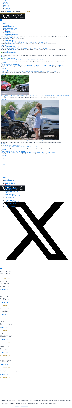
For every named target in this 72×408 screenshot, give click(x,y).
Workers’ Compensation (10, 52)
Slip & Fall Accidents (11, 46)
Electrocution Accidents (12, 37)
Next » (4, 164)
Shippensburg (8, 8)
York (6, 13)
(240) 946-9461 (4, 374)
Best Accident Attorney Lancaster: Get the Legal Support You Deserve (22, 59)
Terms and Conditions (34, 406)
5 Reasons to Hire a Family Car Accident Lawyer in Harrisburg (20, 146)
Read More (3, 57)
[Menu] (1, 20)
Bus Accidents (8, 29)
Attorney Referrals (9, 25)
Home (4, 22)
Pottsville (7, 7)
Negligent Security (10, 51)
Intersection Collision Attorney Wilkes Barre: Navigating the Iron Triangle (24, 42)
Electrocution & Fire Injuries (13, 48)
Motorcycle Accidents (10, 40)
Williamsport (8, 11)
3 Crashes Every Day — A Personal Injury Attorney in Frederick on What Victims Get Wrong (28, 71)
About (4, 23)
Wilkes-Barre (8, 10)
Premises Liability (9, 45)
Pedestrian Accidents (10, 43)
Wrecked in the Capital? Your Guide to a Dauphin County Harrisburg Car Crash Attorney (28, 152)
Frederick (7, 2)
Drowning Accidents (11, 49)
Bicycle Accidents (9, 28)
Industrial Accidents (11, 36)
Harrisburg (7, 4)
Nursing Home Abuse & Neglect (12, 42)
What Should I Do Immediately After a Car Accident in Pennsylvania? (22, 141)
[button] (0, 194)
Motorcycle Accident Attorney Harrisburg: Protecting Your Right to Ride (24, 48)
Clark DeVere (8, 26)
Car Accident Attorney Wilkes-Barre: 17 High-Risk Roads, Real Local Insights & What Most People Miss (32, 65)
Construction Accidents (10, 34)
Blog (4, 5)
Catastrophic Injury (9, 33)
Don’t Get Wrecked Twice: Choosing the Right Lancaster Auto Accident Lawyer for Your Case (29, 54)
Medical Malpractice (9, 39)
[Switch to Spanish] (5, 30)
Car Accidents (8, 31)
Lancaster (7, 5)
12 (3, 163)
